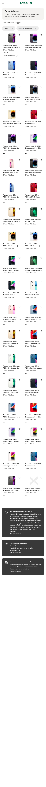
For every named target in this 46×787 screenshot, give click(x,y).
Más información (26, 534)
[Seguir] (19, 35)
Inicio (4, 23)
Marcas (11, 23)
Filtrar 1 (7, 28)
